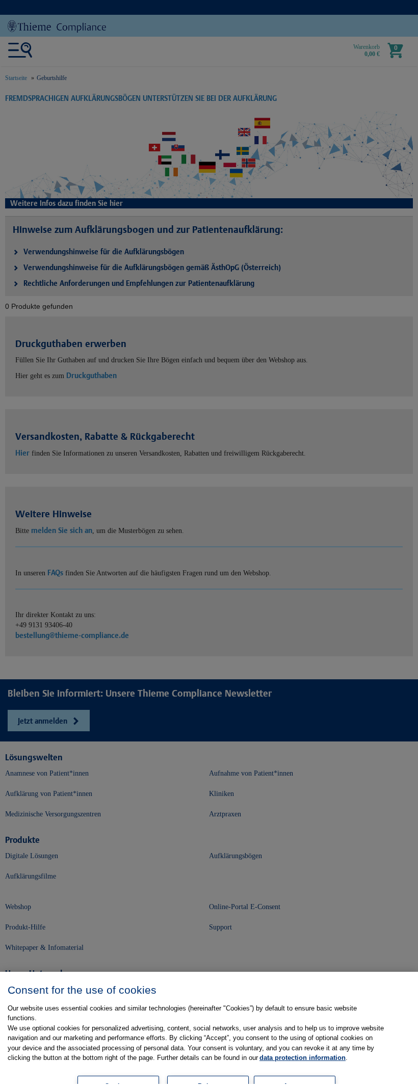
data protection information (302, 1057)
